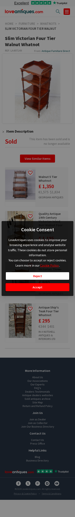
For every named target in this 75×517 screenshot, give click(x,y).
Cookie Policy (49, 265)
